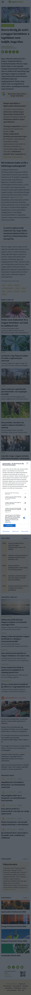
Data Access (15, 531)
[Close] (27, 463)
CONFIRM (9, 525)
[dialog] (15, 498)
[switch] (24, 497)
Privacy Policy (24, 531)
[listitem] (15, 493)
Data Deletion (6, 531)
